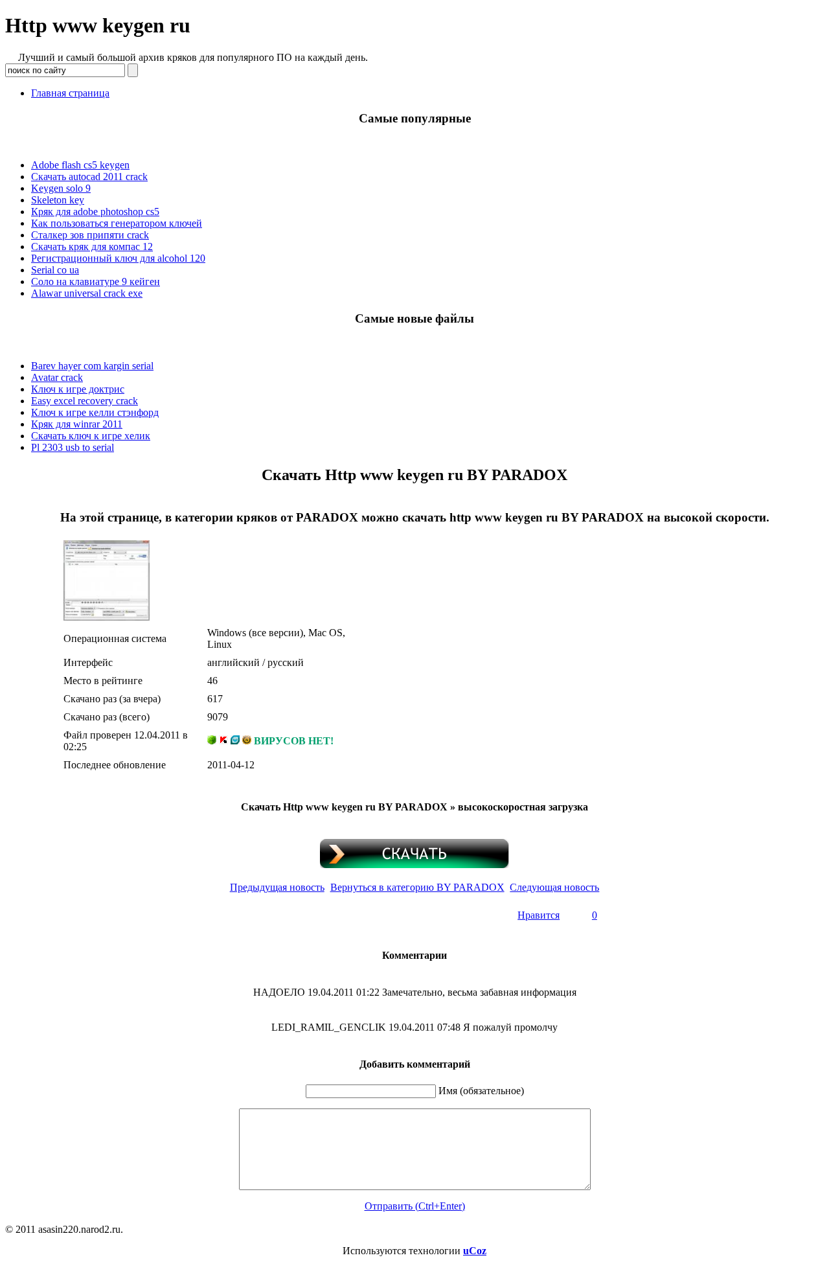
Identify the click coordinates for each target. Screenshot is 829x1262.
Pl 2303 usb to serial (72, 447)
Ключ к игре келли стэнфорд (95, 412)
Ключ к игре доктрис (77, 389)
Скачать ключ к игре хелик (90, 435)
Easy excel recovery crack (84, 400)
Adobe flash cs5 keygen (80, 164)
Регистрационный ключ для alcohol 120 (118, 258)
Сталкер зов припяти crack (90, 234)
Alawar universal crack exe (86, 293)
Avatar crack (57, 377)
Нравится (538, 915)
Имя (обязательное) (481, 1090)
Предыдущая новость (277, 887)
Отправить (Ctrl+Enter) (415, 1205)
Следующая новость (554, 887)
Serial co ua (55, 269)
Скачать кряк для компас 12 (92, 246)
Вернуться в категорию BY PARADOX (417, 887)
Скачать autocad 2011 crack (89, 176)
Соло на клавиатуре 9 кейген (95, 281)
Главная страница (70, 92)
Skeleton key (57, 199)
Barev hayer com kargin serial (92, 365)
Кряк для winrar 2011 (76, 424)
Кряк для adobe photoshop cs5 (95, 211)
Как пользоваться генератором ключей (116, 223)
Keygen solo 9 (61, 188)
